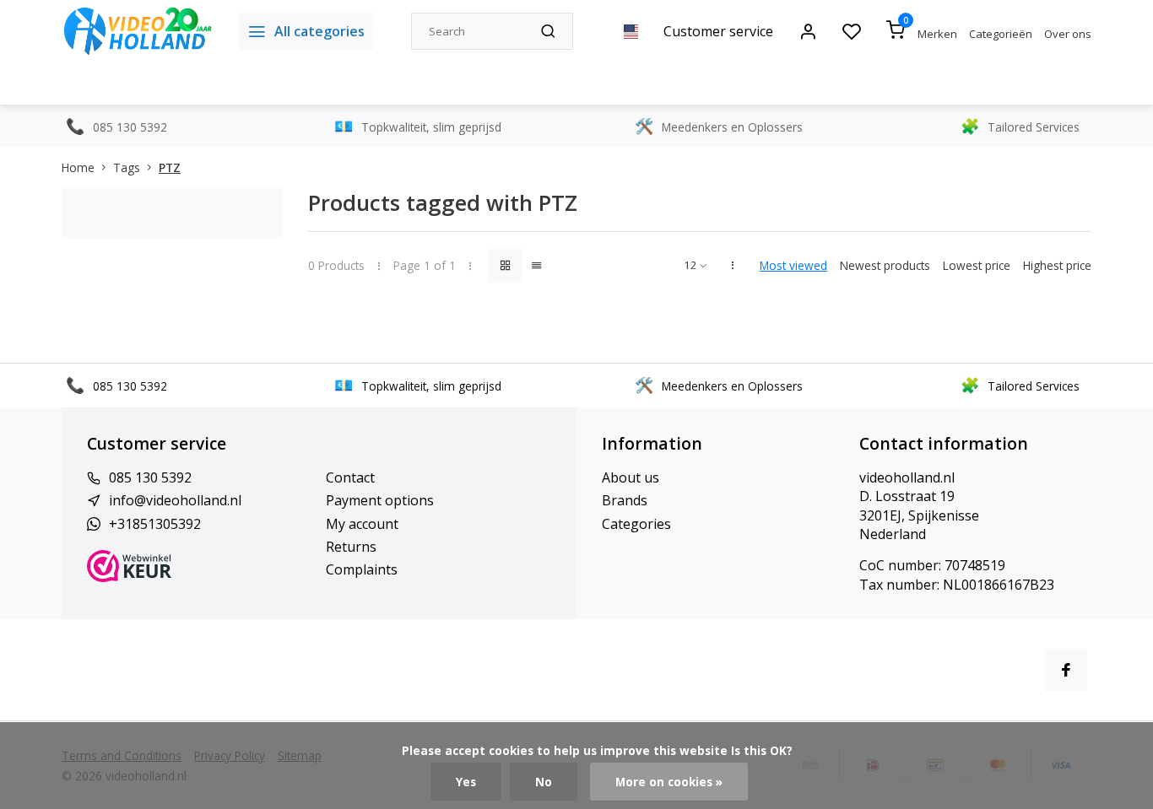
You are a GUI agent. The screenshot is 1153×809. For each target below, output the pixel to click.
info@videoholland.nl (175, 500)
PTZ (170, 167)
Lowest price (976, 265)
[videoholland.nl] (138, 31)
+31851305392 (155, 524)
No (543, 782)
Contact (350, 477)
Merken (937, 33)
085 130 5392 (150, 477)
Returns (351, 546)
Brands (624, 500)
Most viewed (793, 265)
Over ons (1067, 33)
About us (630, 477)
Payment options (380, 500)
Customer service (718, 31)
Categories (636, 524)
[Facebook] (1066, 670)
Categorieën (1000, 33)
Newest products (885, 265)
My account (362, 524)
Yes (466, 782)
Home (78, 167)
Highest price (1057, 265)
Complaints (362, 569)
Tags (126, 167)
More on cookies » (669, 782)
